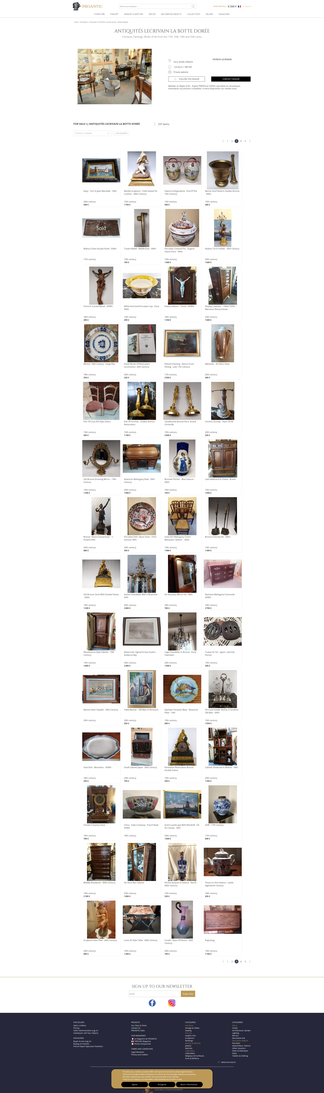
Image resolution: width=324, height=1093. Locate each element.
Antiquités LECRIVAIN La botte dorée (102, 22)
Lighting (235, 1033)
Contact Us (135, 1028)
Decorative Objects (171, 14)
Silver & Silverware (240, 1051)
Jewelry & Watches (133, 14)
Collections (193, 14)
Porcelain (236, 1043)
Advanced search (228, 1062)
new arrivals (220, 6)
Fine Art (114, 14)
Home (76, 22)
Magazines (224, 14)
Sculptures (189, 1038)
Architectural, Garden (241, 1030)
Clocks (235, 1028)
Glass (234, 1053)
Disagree (162, 1084)
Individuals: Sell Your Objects (85, 1033)
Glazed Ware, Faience (241, 1045)
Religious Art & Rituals (194, 1056)
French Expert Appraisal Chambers (88, 1046)
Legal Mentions (137, 1052)
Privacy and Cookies (139, 1054)
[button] (121, 133)
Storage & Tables (192, 1028)
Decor (152, 14)
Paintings (189, 1040)
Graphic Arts (190, 1035)
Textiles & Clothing (240, 1056)
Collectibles (190, 1053)
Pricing (76, 1028)
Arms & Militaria (192, 1058)
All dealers (84, 22)
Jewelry (188, 1045)
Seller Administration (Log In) (85, 1030)
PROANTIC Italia (138, 1030)
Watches (188, 1048)
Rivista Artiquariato (142, 1044)
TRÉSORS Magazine (142, 1041)
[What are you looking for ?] (193, 6)
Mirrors (235, 1035)
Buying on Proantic (81, 1044)
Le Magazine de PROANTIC (145, 1039)
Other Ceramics (239, 1048)
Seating (188, 1030)
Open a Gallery (79, 1025)
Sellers (209, 14)
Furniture (99, 14)
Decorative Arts (238, 1038)
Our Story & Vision (139, 1025)
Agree (134, 1084)
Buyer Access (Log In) (82, 1041)
